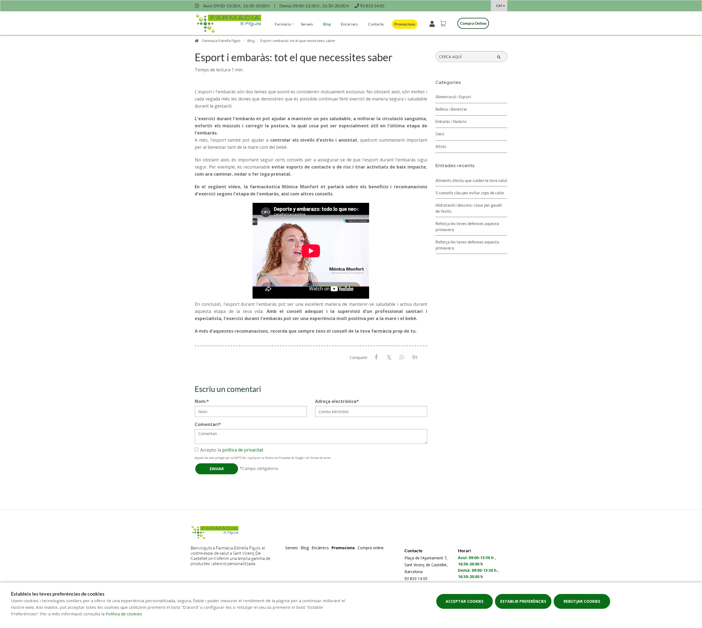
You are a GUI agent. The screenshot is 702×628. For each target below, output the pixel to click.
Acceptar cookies (464, 601)
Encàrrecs (349, 24)
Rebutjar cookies (582, 601)
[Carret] (444, 23)
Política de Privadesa (277, 458)
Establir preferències (523, 601)
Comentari (208, 424)
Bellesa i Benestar (451, 109)
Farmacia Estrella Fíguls (221, 40)
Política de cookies (124, 613)
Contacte (376, 24)
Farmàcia (283, 24)
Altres (440, 147)
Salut (440, 134)
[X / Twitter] (389, 357)
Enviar (217, 468)
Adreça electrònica (337, 401)
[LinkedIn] (415, 357)
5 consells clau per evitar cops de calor (469, 192)
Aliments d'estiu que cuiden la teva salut (471, 180)
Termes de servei (320, 458)
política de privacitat (242, 450)
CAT (499, 6)
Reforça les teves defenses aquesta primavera (467, 226)
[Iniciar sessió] (433, 23)
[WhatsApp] (402, 357)
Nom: (202, 401)
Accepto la (231, 450)
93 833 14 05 (416, 578)
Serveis (307, 24)
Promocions (404, 24)
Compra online (473, 23)
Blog (327, 24)
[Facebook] (376, 357)
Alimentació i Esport (453, 97)
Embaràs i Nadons (451, 122)
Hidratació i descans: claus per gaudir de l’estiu (468, 208)
